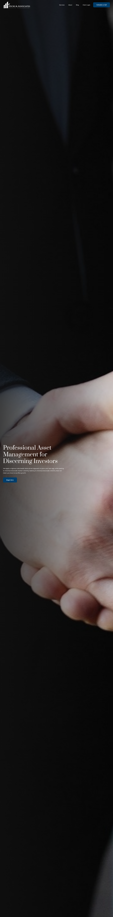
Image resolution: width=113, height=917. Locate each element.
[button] (61, 4)
